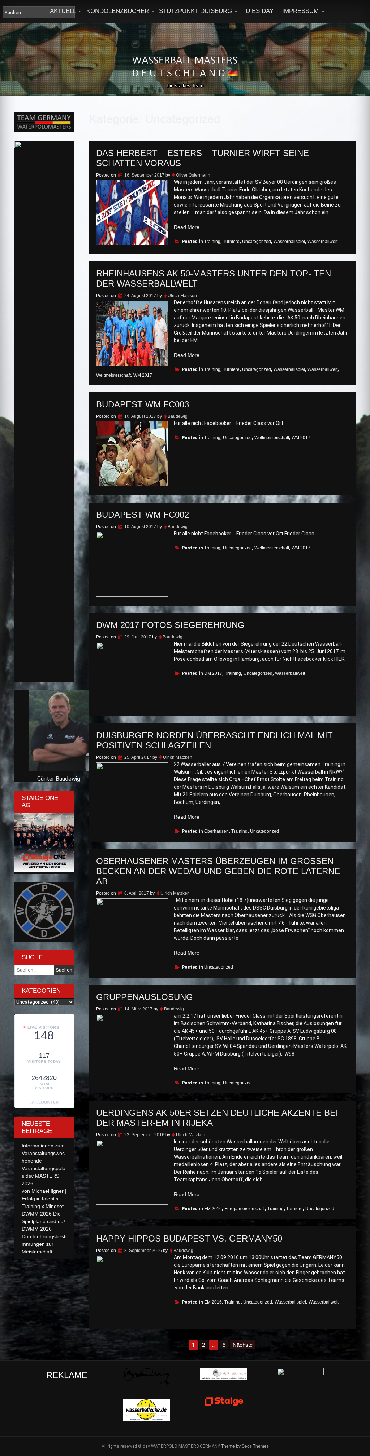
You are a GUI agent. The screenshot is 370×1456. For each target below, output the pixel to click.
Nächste (243, 1345)
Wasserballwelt (322, 241)
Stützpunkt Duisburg (195, 11)
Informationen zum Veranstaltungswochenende (43, 1153)
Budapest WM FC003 (142, 404)
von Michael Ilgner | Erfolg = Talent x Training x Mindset (44, 1198)
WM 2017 (142, 375)
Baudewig (178, 416)
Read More (186, 227)
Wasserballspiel (289, 241)
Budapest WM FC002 (142, 514)
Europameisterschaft (244, 1208)
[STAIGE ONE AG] (44, 870)
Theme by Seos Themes (245, 1446)
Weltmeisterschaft (113, 375)
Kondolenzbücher (117, 11)
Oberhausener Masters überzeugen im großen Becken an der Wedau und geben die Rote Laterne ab (218, 871)
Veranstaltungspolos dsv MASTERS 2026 (43, 1175)
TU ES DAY (258, 11)
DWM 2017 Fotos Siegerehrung (170, 625)
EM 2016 (213, 1208)
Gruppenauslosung (144, 997)
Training (212, 241)
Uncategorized (256, 241)
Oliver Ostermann (193, 175)
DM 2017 (213, 673)
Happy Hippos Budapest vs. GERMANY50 (189, 1238)
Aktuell (63, 11)
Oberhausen (216, 831)
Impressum (300, 11)
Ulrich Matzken (182, 295)
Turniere (231, 241)
